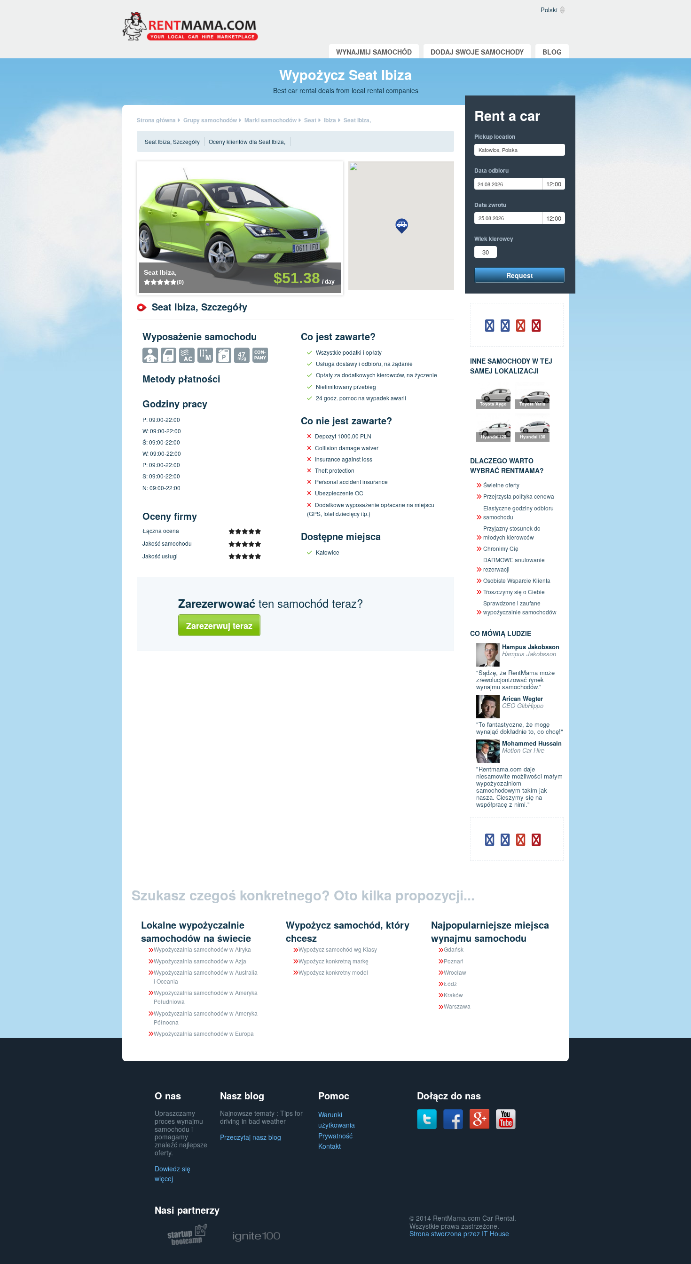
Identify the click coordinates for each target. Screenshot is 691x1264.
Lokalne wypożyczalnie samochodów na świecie (196, 931)
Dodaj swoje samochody (477, 51)
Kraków (453, 995)
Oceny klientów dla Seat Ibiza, (247, 141)
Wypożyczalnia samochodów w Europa (204, 1033)
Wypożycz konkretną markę (333, 961)
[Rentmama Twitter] (427, 1118)
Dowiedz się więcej (172, 1173)
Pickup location (494, 136)
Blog (552, 51)
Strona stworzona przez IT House (459, 1233)
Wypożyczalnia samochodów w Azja (200, 961)
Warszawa (457, 1006)
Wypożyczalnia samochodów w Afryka (202, 949)
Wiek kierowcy (493, 238)
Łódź (450, 983)
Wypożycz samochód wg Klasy (337, 949)
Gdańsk (453, 949)
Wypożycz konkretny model (333, 972)
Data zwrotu (490, 204)
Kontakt (329, 1146)
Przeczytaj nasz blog (250, 1137)
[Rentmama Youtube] (506, 1118)
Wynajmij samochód (374, 51)
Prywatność (335, 1135)
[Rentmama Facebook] (453, 1118)
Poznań (453, 961)
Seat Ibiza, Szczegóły (172, 141)
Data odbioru (491, 170)
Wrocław (455, 972)
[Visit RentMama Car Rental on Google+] (479, 1118)
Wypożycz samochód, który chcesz (347, 931)
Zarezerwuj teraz (219, 626)
